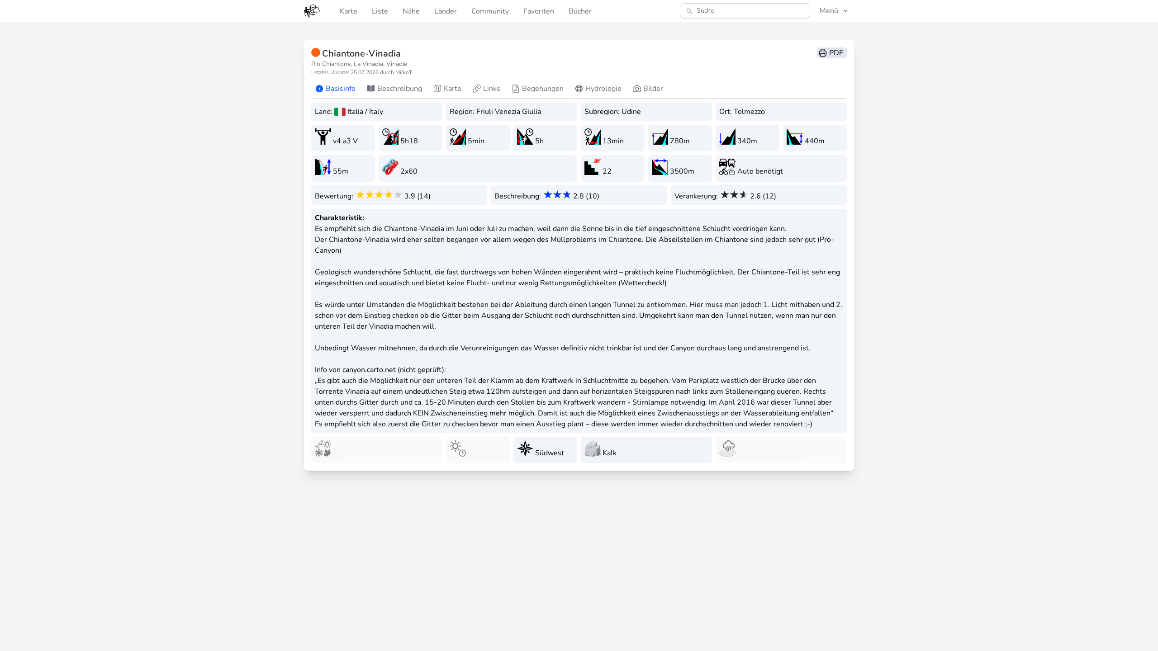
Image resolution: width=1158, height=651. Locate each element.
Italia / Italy (365, 112)
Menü (829, 11)
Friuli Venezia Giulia (508, 112)
